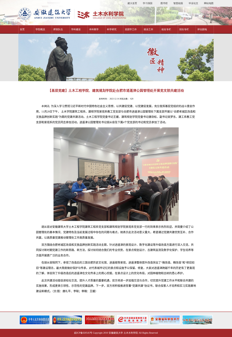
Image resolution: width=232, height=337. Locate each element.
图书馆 (164, 3)
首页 (22, 29)
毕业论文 (193, 3)
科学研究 (112, 29)
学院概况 (40, 29)
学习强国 (147, 3)
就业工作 (148, 29)
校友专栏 (166, 29)
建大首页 (132, 3)
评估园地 (202, 29)
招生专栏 (184, 29)
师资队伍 (58, 29)
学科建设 (76, 29)
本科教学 (94, 29)
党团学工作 (131, 29)
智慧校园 (178, 3)
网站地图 (208, 3)
